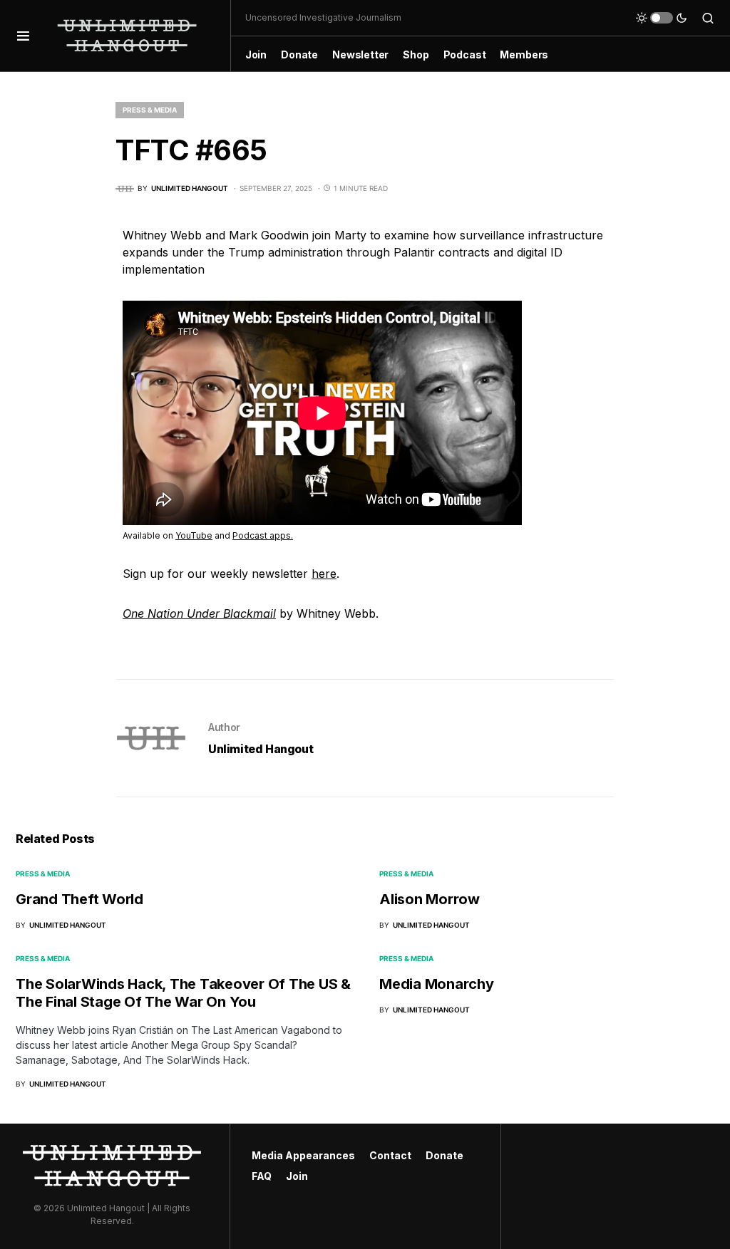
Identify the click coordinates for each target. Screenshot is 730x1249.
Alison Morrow (429, 899)
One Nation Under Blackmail (199, 613)
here (324, 573)
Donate (444, 1155)
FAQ (262, 1176)
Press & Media (150, 109)
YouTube (193, 535)
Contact (390, 1155)
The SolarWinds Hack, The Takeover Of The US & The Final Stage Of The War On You (183, 992)
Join (297, 1176)
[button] (23, 35)
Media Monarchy (436, 984)
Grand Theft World (79, 899)
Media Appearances (303, 1155)
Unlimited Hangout (260, 749)
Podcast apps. (262, 535)
